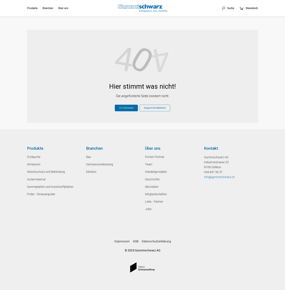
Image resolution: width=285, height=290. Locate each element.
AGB (136, 241)
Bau (88, 157)
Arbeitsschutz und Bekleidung (46, 171)
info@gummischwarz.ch (219, 177)
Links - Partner (154, 201)
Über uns (63, 8)
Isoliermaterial (36, 179)
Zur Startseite (126, 108)
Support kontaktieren (155, 108)
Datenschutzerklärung (156, 241)
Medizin (91, 171)
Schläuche (33, 157)
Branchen (48, 8)
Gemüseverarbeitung (99, 164)
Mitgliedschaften (156, 194)
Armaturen (33, 164)
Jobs (148, 209)
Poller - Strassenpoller (41, 194)
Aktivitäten (151, 186)
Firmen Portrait (154, 157)
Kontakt (211, 148)
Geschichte (152, 179)
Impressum (122, 241)
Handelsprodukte (156, 171)
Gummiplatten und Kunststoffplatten (50, 186)
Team (148, 164)
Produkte (32, 8)
